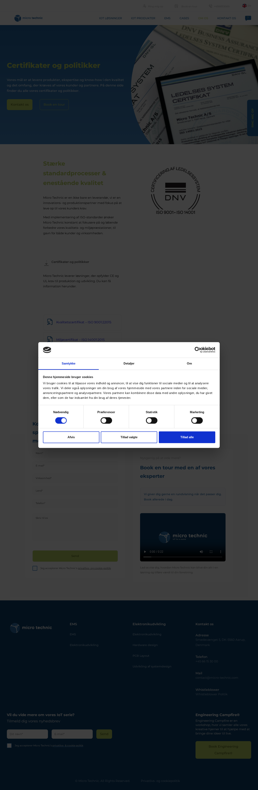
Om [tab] (189, 363)
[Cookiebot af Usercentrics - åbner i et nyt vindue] (197, 350)
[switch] (106, 420)
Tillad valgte (129, 437)
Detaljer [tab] (129, 363)
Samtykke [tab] (69, 363)
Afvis (71, 437)
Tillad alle (187, 437)
